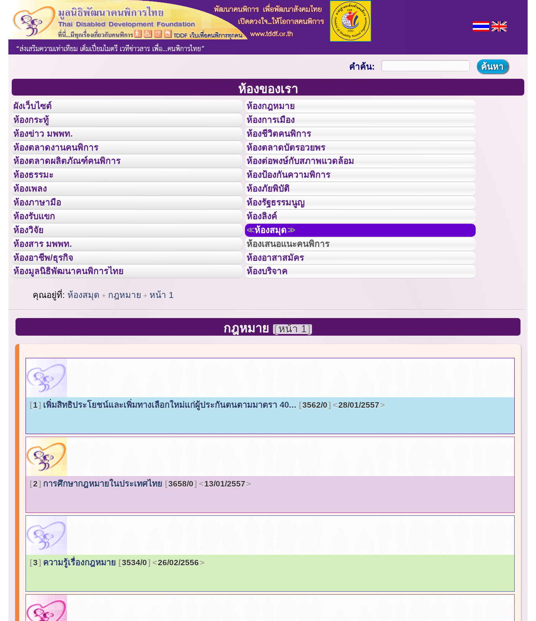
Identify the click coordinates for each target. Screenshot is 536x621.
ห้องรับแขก (41, 259)
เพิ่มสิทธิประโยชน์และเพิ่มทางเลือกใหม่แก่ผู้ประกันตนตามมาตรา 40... (206, 470)
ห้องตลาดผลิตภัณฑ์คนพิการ (79, 183)
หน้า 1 (161, 360)
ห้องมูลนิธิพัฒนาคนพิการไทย (81, 334)
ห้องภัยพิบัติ (274, 221)
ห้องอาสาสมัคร (283, 315)
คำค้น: (362, 66)
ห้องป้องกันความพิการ (298, 202)
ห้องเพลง (36, 221)
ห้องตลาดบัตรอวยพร (295, 165)
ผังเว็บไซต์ (39, 108)
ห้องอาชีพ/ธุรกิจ (51, 315)
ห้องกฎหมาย (277, 108)
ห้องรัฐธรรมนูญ (283, 240)
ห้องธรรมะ (39, 202)
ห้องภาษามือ (44, 240)
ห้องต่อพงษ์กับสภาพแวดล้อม (312, 183)
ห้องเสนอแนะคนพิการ (298, 297)
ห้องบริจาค (274, 334)
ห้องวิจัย (34, 278)
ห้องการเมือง (278, 127)
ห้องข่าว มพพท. (50, 146)
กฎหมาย (124, 360)
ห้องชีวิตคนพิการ (287, 146)
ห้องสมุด (278, 278)
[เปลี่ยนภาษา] (481, 25)
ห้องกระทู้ (37, 127)
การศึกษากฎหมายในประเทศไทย (139, 549)
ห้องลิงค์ (267, 259)
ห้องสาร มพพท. (50, 297)
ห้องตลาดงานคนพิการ (66, 165)
